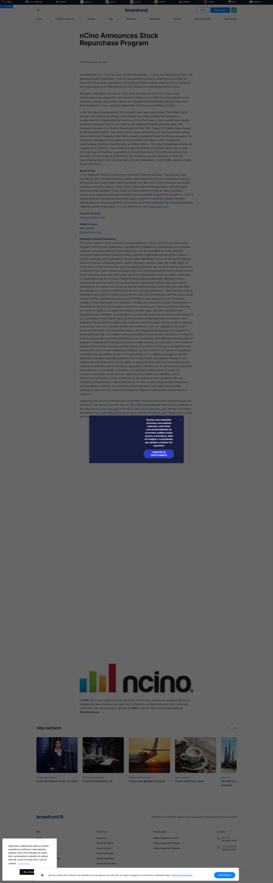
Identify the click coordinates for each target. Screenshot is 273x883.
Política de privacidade (181, 875)
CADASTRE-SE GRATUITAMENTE (159, 454)
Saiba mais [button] (23, 863)
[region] (136, 874)
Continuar (224, 875)
